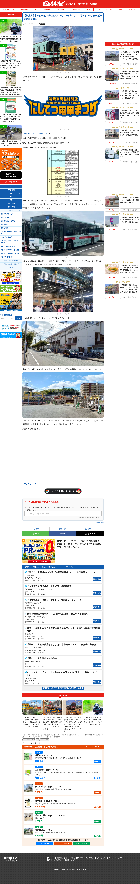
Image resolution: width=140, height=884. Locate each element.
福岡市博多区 (5, 217)
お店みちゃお (75, 9)
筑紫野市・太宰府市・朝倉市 (81, 3)
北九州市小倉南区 (6, 237)
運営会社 (60, 858)
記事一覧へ (63, 529)
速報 (120, 9)
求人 (36, 9)
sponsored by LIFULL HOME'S (90, 747)
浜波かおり (37, 743)
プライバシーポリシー (116, 858)
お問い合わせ (101, 858)
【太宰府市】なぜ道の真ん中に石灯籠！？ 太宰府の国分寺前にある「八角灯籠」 (10, 143)
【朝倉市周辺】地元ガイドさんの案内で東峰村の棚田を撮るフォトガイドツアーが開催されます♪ (10, 39)
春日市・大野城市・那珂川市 (10, 250)
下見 (37, 739)
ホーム (51, 858)
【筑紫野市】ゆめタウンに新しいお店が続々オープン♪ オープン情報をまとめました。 (129, 220)
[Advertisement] (122, 27)
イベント (109, 9)
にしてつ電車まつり (29, 739)
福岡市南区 (4, 228)
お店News (61, 9)
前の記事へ (37, 529)
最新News (24, 9)
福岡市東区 (4, 224)
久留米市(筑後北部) (7, 257)
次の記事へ (89, 529)
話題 (98, 9)
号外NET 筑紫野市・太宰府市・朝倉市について (65, 860)
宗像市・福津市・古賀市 (8, 246)
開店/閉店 (47, 9)
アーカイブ (133, 9)
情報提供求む (70, 858)
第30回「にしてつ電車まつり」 (36, 133)
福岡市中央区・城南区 (8, 221)
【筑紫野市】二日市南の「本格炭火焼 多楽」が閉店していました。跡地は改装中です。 (129, 132)
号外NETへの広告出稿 (85, 858)
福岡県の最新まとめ (7, 214)
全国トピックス (8, 9)
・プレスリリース (29, 484)
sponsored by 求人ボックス (65, 567)
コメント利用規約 (98, 522)
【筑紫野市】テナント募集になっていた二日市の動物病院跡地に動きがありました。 (129, 200)
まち (88, 9)
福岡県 (42, 24)
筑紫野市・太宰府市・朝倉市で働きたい (40, 567)
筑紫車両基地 (45, 739)
